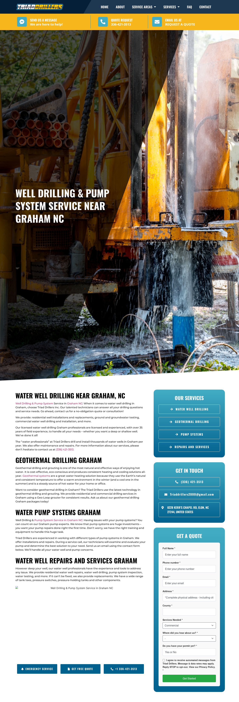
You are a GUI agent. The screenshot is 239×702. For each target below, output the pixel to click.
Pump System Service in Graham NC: (58, 520)
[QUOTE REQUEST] (103, 22)
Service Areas (142, 6)
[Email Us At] (157, 22)
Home (104, 6)
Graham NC (74, 403)
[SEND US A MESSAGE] (22, 22)
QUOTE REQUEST (122, 20)
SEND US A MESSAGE (43, 20)
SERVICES (169, 6)
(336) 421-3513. (65, 449)
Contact (205, 6)
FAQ (189, 6)
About (120, 6)
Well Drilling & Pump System (34, 403)
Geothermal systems (36, 475)
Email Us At (173, 20)
